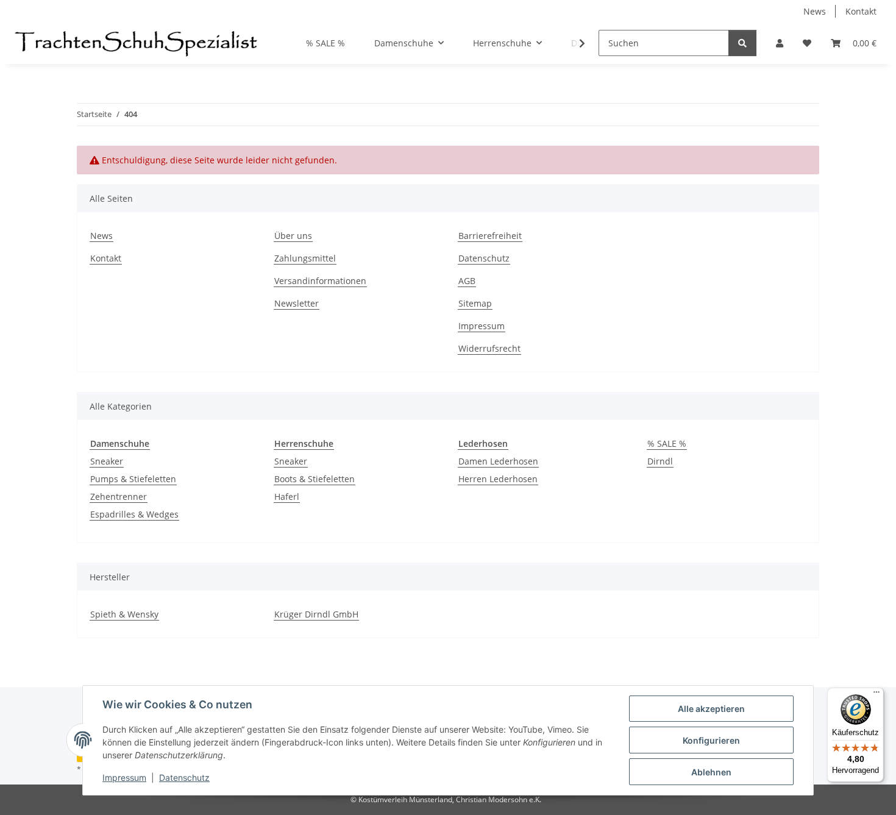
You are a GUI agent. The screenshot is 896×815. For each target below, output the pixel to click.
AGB (466, 280)
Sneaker (106, 461)
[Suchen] (742, 43)
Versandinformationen (320, 280)
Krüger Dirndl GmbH (316, 614)
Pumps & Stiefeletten (133, 479)
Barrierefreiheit (490, 235)
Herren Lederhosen (498, 479)
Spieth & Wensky (124, 614)
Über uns (293, 235)
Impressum (124, 777)
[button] (779, 43)
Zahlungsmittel (305, 258)
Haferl (286, 496)
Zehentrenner (118, 496)
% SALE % (666, 443)
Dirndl (660, 461)
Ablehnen (711, 772)
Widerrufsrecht (489, 348)
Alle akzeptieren (711, 708)
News (814, 11)
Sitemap (475, 303)
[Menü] (876, 695)
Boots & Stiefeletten (314, 479)
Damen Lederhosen (498, 461)
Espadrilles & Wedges (134, 514)
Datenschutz (184, 777)
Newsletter (296, 303)
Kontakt (860, 11)
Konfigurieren (711, 740)
